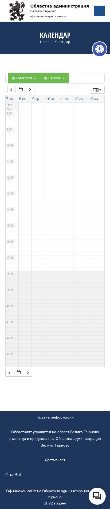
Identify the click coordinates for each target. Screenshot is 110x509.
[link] (100, 49)
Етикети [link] (55, 77)
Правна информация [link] (55, 417)
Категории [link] (24, 77)
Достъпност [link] (55, 460)
